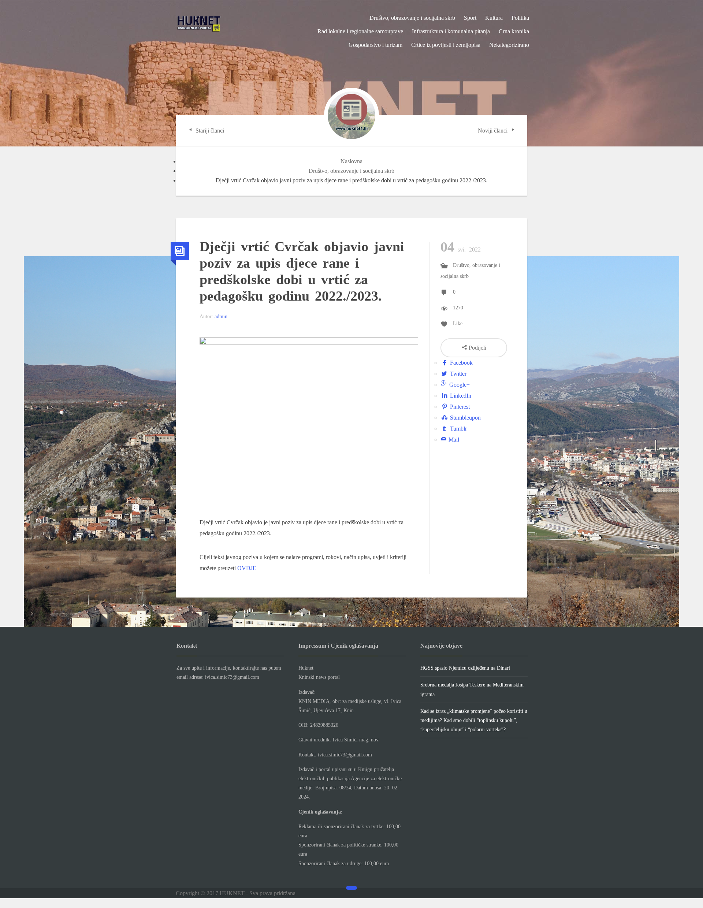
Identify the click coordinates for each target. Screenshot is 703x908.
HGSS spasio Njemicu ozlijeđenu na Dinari (465, 668)
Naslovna (351, 161)
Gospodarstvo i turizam (375, 45)
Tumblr (458, 428)
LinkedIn (460, 395)
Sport (470, 18)
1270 (458, 307)
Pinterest (459, 406)
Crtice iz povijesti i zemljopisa (445, 45)
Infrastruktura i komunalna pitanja (451, 31)
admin (221, 316)
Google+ (459, 385)
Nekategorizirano (509, 45)
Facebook (461, 363)
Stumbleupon (465, 417)
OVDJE (246, 568)
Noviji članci (493, 130)
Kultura (494, 18)
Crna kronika (514, 31)
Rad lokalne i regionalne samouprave (360, 31)
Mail (453, 439)
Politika (520, 18)
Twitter (457, 374)
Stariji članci (209, 130)
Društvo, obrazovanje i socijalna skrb (412, 18)
